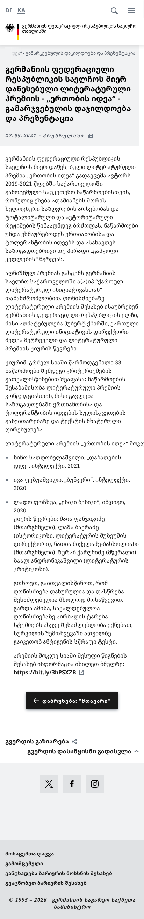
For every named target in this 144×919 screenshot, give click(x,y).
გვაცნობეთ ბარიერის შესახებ (46, 883)
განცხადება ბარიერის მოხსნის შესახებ (58, 873)
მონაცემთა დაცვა (29, 853)
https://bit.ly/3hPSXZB (45, 672)
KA (21, 10)
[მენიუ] (131, 10)
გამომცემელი (24, 863)
